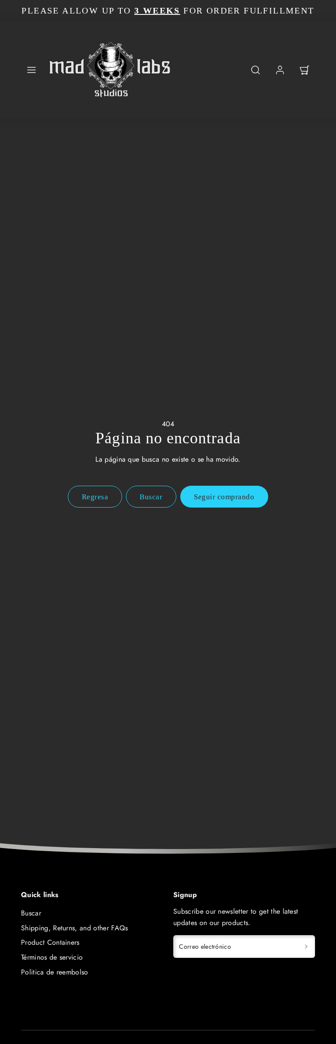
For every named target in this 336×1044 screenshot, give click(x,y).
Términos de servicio (52, 957)
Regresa (95, 497)
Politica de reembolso (54, 972)
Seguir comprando (224, 497)
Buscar (31, 913)
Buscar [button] (151, 497)
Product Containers (50, 942)
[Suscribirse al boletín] (306, 946)
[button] (31, 69)
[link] (280, 69)
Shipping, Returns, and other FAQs (74, 928)
